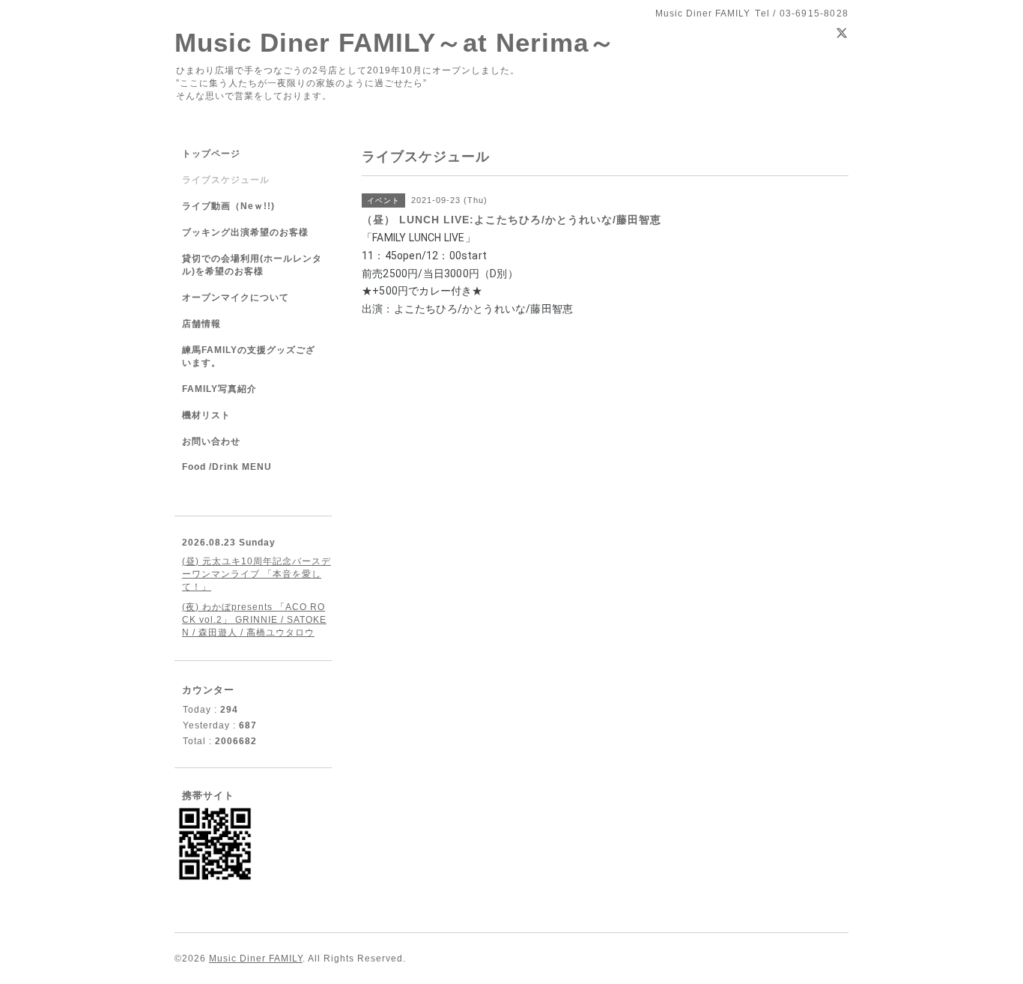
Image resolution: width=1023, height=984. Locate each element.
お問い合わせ (211, 441)
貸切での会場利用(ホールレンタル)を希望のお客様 (252, 265)
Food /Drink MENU (227, 467)
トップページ (211, 153)
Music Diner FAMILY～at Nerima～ (395, 42)
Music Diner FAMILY (256, 958)
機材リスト (206, 415)
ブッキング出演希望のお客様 (245, 232)
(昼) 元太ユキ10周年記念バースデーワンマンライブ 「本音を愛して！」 (256, 574)
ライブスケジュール (226, 180)
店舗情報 (201, 324)
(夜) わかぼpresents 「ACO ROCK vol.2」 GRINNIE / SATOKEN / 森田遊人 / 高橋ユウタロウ (254, 620)
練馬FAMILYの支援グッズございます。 (248, 356)
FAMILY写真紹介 (219, 389)
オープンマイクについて (235, 297)
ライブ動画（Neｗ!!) (228, 206)
